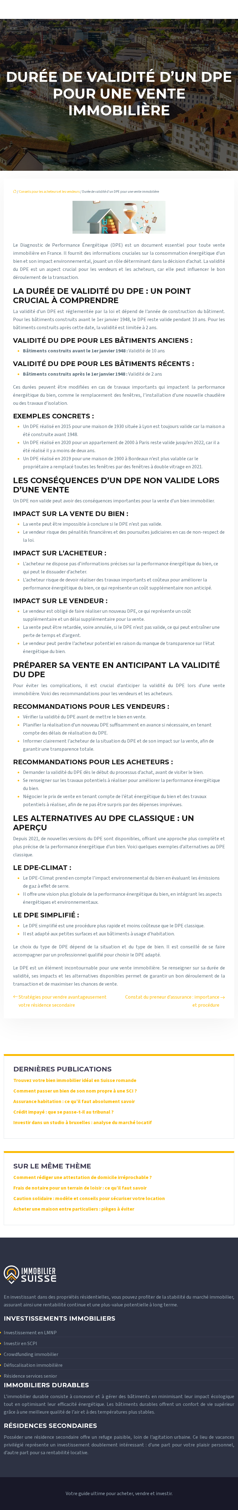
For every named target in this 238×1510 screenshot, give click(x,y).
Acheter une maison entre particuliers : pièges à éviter (73, 1209)
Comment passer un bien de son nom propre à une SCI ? (75, 1091)
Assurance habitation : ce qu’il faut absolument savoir (74, 1101)
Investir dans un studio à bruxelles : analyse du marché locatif (82, 1122)
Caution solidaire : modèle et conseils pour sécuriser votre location (89, 1198)
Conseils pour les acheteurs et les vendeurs (49, 191)
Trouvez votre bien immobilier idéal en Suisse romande (74, 1080)
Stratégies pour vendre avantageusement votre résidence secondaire (63, 1001)
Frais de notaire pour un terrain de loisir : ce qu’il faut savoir (80, 1188)
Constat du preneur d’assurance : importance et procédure (172, 1001)
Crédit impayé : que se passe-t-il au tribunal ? (63, 1112)
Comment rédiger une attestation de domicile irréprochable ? (82, 1177)
